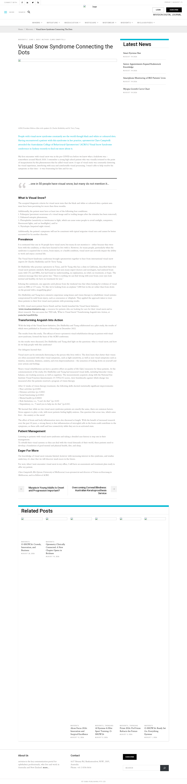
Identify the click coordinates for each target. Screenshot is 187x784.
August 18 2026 (130, 57)
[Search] (27, 12)
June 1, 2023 (34, 39)
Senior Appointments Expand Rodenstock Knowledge (142, 66)
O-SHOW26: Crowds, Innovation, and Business (31, 547)
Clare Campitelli (58, 39)
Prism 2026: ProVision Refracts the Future (130, 730)
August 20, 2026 (28, 553)
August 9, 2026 (101, 737)
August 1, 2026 (150, 737)
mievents (29, 29)
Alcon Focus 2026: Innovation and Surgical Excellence (79, 731)
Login (158, 10)
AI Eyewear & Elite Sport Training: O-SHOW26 (103, 731)
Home (20, 29)
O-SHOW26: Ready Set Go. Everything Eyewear (155, 731)
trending (109, 726)
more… (46, 767)
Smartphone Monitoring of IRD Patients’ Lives (144, 77)
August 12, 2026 (77, 737)
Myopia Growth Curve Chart (136, 88)
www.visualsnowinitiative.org (31, 309)
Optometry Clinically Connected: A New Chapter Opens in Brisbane (55, 549)
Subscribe (174, 10)
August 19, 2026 (52, 556)
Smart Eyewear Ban (132, 53)
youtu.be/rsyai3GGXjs (28, 315)
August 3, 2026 (126, 734)
